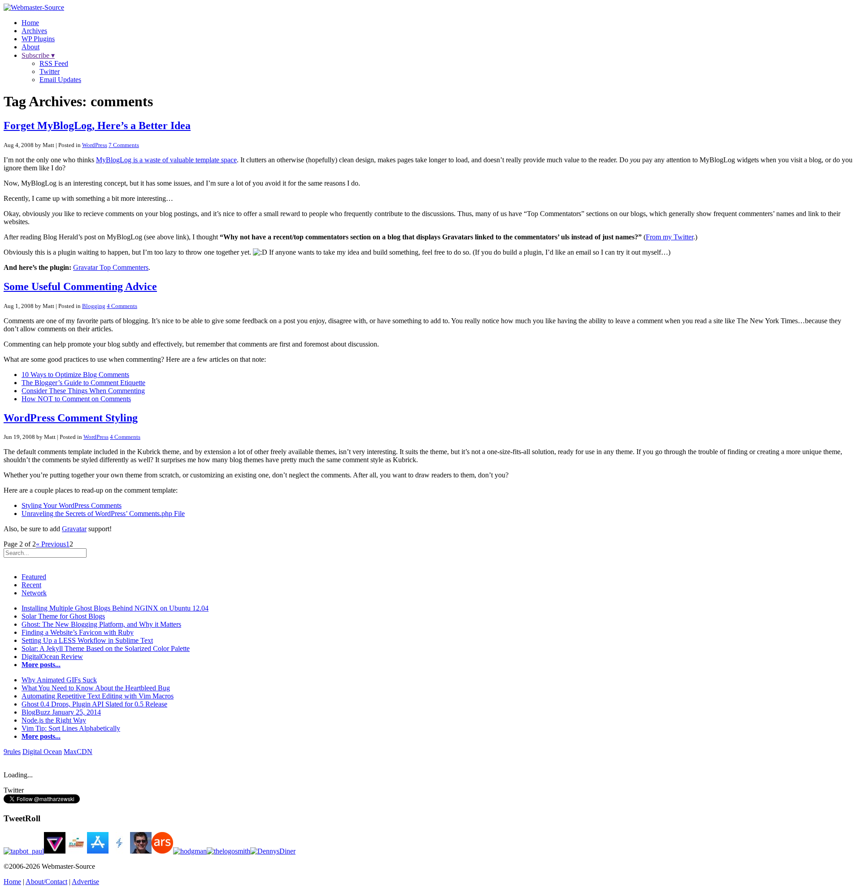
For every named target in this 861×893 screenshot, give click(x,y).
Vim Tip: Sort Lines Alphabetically (71, 728)
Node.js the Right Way (54, 720)
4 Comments (122, 306)
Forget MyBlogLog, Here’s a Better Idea (97, 125)
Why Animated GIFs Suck (59, 680)
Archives (34, 31)
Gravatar (74, 529)
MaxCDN (78, 751)
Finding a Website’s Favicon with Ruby (78, 632)
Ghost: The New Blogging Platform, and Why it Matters (101, 624)
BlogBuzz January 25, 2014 (61, 712)
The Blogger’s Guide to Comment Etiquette (83, 382)
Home (30, 22)
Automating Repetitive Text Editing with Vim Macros (98, 696)
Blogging (93, 306)
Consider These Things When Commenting (83, 390)
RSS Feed (53, 63)
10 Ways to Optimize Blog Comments (75, 374)
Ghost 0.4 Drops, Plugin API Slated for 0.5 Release (94, 704)
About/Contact (46, 881)
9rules (12, 751)
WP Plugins (38, 39)
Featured (34, 577)
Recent (31, 585)
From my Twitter (669, 237)
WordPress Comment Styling (71, 418)
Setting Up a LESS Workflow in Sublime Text (87, 640)
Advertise (85, 881)
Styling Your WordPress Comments (72, 505)
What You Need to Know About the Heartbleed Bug (96, 688)
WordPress (94, 145)
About (30, 47)
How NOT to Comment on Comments (76, 399)
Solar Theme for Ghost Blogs (63, 616)
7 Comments (124, 145)
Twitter (49, 71)
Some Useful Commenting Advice (80, 286)
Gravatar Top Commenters (110, 267)
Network (34, 593)
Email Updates (60, 79)
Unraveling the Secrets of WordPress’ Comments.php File (103, 513)
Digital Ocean (42, 751)
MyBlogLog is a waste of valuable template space (166, 160)
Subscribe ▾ (38, 55)
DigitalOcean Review (52, 656)
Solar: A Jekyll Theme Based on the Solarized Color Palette (106, 648)
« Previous (51, 544)
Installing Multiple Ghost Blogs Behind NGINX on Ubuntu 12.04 (115, 608)
